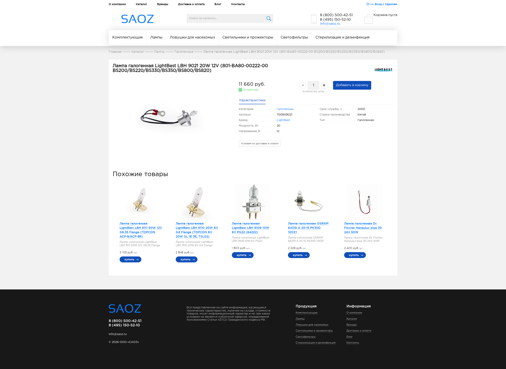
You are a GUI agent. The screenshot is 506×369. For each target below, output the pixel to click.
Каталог (141, 4)
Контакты (238, 4)
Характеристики (252, 100)
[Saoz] (137, 19)
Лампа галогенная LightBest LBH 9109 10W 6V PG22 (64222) (250, 228)
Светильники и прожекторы (247, 37)
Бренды (162, 4)
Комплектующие (127, 37)
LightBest (283, 120)
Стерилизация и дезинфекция (342, 37)
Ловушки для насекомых (192, 37)
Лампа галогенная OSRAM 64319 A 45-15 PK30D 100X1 (308, 228)
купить (129, 259)
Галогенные (285, 109)
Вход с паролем (386, 4)
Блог (217, 4)
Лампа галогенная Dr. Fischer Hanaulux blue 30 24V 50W (363, 228)
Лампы (156, 37)
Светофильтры (294, 37)
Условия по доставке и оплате (259, 144)
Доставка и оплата (191, 4)
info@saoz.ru (330, 23)
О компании (117, 4)
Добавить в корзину (352, 85)
